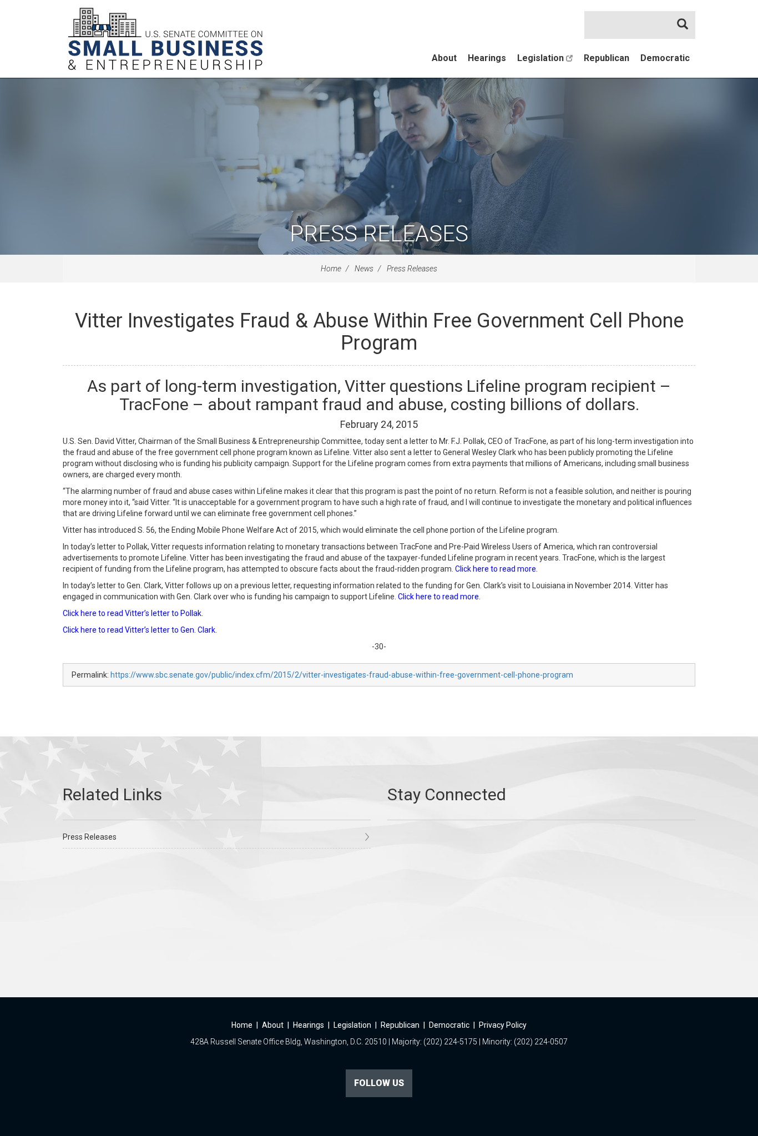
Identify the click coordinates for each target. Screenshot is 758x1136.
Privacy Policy (503, 1025)
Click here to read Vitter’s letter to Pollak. (133, 613)
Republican (606, 58)
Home (331, 268)
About (444, 58)
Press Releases (379, 234)
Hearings (487, 58)
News (364, 268)
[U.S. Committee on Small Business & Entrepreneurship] (165, 39)
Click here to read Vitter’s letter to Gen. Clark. (140, 629)
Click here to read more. (496, 568)
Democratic (665, 58)
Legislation (541, 58)
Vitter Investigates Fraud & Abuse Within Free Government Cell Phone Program (379, 332)
